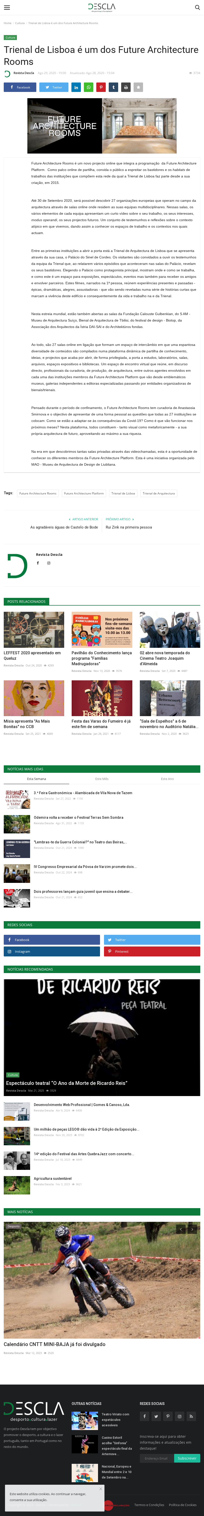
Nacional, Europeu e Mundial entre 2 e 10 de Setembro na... (116, 1472)
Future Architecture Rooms (37, 493)
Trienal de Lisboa (123, 493)
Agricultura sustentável (53, 1179)
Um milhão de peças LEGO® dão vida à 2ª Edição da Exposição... (87, 1129)
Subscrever (187, 1458)
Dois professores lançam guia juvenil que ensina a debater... (83, 892)
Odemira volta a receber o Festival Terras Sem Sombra (78, 817)
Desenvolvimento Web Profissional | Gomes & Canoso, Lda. (82, 1105)
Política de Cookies (183, 1505)
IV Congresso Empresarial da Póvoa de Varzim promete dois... (85, 867)
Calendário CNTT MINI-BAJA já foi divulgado (54, 1344)
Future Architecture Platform (84, 493)
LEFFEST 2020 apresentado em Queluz (32, 656)
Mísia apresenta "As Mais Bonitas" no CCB (27, 724)
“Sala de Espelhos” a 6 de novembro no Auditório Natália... (169, 724)
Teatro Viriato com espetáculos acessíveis (115, 1419)
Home (7, 23)
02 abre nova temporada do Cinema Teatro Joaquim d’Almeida (165, 658)
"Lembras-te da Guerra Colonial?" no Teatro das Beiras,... (80, 842)
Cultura (20, 23)
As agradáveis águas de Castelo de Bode (64, 527)
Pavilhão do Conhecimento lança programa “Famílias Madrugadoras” (102, 658)
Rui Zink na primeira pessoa (129, 527)
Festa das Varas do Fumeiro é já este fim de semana (101, 724)
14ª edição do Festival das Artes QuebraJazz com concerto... (84, 1154)
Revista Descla (24, 73)
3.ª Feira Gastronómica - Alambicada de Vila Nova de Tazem (83, 793)
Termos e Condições (149, 1505)
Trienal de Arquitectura (159, 493)
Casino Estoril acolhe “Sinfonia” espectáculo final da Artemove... (117, 1446)
